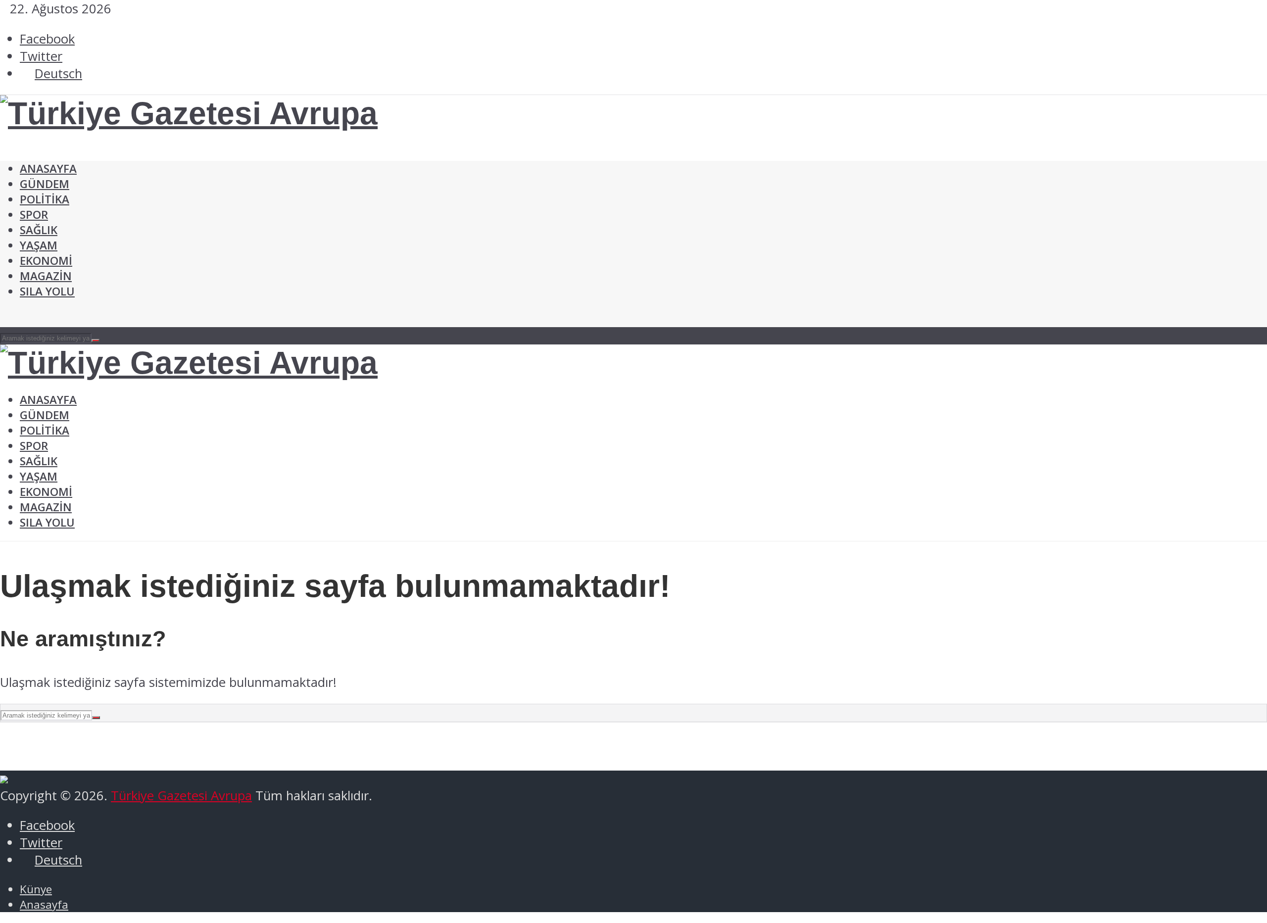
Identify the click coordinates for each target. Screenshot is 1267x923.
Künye (36, 889)
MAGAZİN (46, 276)
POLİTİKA (44, 199)
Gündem (44, 184)
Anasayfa (48, 399)
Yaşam (38, 245)
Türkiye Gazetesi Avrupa (181, 795)
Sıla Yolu (47, 291)
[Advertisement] (180, 154)
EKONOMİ (46, 260)
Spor (34, 214)
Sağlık (38, 230)
